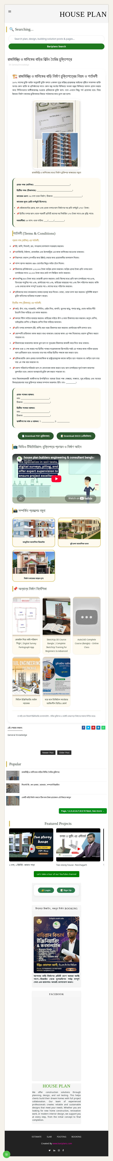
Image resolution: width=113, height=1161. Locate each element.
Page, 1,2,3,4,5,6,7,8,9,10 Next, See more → (82, 811)
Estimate (36, 1136)
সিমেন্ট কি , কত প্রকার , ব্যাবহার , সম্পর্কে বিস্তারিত (40, 784)
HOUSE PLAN (56, 1086)
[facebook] (63, 1150)
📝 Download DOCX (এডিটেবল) (76, 436)
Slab (49, 1136)
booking (76, 1136)
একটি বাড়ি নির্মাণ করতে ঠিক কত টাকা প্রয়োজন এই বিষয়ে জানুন (46, 797)
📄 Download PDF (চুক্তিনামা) (36, 436)
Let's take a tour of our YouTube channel (56, 874)
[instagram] (58, 1150)
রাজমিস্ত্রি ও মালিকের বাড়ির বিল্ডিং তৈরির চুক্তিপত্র (40, 772)
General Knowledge (20, 64)
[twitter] (49, 1150)
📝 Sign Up (66, 890)
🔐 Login (45, 890)
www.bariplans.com (62, 1143)
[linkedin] (54, 1150)
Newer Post (48, 752)
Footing (61, 1136)
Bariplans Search (56, 46)
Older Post (64, 752)
